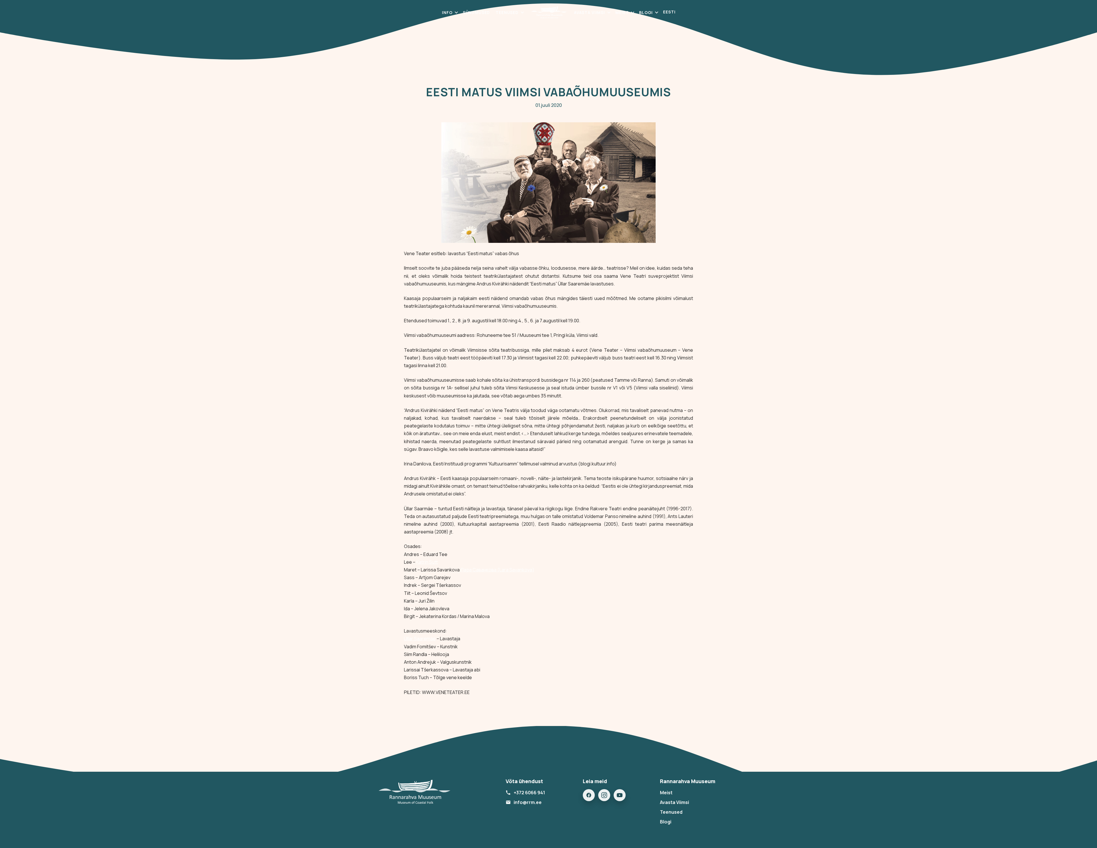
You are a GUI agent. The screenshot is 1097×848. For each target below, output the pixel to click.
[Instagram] (604, 795)
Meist (622, 12)
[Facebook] (589, 795)
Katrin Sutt (427, 562)
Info (447, 12)
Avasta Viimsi (589, 12)
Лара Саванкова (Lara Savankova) (497, 570)
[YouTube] (620, 795)
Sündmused (476, 12)
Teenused (507, 12)
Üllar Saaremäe (420, 638)
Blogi (646, 12)
